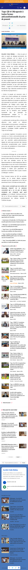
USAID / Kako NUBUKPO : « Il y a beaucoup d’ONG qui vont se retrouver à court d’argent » (17, 250)
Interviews (19, 254)
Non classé (17, 521)
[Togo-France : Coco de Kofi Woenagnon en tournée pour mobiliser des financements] (5, 508)
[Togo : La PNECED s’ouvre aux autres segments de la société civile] (5, 386)
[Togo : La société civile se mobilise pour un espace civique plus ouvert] (5, 270)
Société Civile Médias (5, 31)
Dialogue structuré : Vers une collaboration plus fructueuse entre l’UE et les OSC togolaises (17, 335)
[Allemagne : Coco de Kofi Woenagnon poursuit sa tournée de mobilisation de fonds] (23, 425)
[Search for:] (12, 206)
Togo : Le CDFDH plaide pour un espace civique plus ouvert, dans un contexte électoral (18, 306)
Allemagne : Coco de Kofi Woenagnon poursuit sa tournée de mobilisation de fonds (9, 425)
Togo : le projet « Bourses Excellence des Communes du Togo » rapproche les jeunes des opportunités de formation (12, 215)
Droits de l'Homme (13, 283)
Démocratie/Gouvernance (15, 273)
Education (12, 545)
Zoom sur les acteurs (18, 381)
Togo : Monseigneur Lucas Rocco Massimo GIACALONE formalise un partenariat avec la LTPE (18, 526)
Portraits (12, 381)
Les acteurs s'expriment (14, 255)
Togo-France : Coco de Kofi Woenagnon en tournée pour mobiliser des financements (17, 508)
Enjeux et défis (13, 254)
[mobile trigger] (2, 7)
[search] (18, 8)
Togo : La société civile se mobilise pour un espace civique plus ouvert (17, 270)
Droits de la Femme (14, 554)
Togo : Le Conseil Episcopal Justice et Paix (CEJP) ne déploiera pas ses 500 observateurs (18, 288)
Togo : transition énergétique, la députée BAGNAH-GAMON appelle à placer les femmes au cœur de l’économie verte (13, 235)
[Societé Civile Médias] (14, 4)
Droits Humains (13, 359)
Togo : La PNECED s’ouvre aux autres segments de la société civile (17, 386)
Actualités (12, 503)
